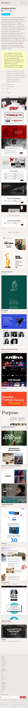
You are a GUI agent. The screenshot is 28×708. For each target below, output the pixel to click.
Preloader (8, 79)
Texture (17, 81)
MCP (2, 676)
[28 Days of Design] (14, 603)
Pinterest (3, 689)
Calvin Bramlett (6, 10)
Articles (3, 665)
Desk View (22, 75)
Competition (8, 84)
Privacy (21, 704)
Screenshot (5, 14)
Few (12, 10)
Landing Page (10, 467)
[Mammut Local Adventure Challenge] (14, 447)
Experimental (10, 641)
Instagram (3, 686)
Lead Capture (9, 71)
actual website (15, 45)
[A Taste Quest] (14, 564)
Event (12, 84)
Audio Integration (10, 73)
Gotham (7, 88)
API (2, 674)
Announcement (4, 545)
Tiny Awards (4, 310)
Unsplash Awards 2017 (7, 504)
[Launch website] (26, 272)
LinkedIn (3, 688)
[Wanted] (14, 631)
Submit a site (4, 670)
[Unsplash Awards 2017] (14, 486)
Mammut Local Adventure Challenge (11, 466)
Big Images (17, 73)
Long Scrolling (22, 77)
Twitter (2, 684)
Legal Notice (16, 704)
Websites (3, 658)
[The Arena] (14, 370)
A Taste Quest (5, 582)
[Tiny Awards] (14, 292)
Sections (3, 660)
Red (7, 90)
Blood (22, 73)
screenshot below (14, 58)
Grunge (7, 86)
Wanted (3, 639)
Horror (16, 77)
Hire (2, 672)
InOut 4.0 (3, 543)
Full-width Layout (10, 77)
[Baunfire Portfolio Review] (14, 409)
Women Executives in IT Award (9, 349)
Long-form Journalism (12, 583)
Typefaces (3, 664)
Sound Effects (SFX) (11, 81)
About (25, 704)
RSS (2, 691)
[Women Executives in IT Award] (14, 331)
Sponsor (3, 679)
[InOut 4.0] (14, 525)
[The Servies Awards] (14, 253)
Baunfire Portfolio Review (8, 427)
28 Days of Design (6, 621)
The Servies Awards (6, 271)
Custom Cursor (16, 75)
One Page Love (7, 2)
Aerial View (21, 71)
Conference (9, 75)
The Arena (4, 388)
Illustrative (11, 86)
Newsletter (16, 71)
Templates (3, 662)
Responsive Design (16, 79)
